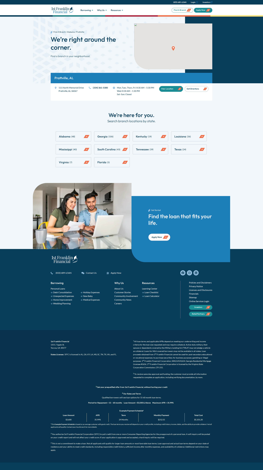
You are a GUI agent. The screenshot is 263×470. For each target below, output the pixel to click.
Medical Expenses (91, 299)
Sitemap (193, 297)
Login (193, 2)
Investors (206, 2)
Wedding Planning (62, 303)
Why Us (101, 10)
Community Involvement (126, 296)
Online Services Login (199, 301)
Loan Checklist (151, 292)
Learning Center (149, 288)
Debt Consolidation (62, 292)
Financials (193, 293)
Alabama (71, 32)
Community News (122, 299)
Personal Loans (58, 288)
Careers (118, 303)
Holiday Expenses (91, 292)
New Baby (88, 296)
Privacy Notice (196, 286)
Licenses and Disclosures (200, 290)
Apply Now (200, 10)
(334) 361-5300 (100, 87)
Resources (116, 10)
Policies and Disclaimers (200, 282)
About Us (118, 288)
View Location (167, 89)
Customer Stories (122, 292)
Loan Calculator (152, 296)
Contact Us (91, 272)
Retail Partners (198, 314)
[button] (173, 48)
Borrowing (86, 10)
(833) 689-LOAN (179, 2)
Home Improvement (62, 299)
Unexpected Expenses (63, 296)
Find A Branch (180, 10)
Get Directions (193, 89)
